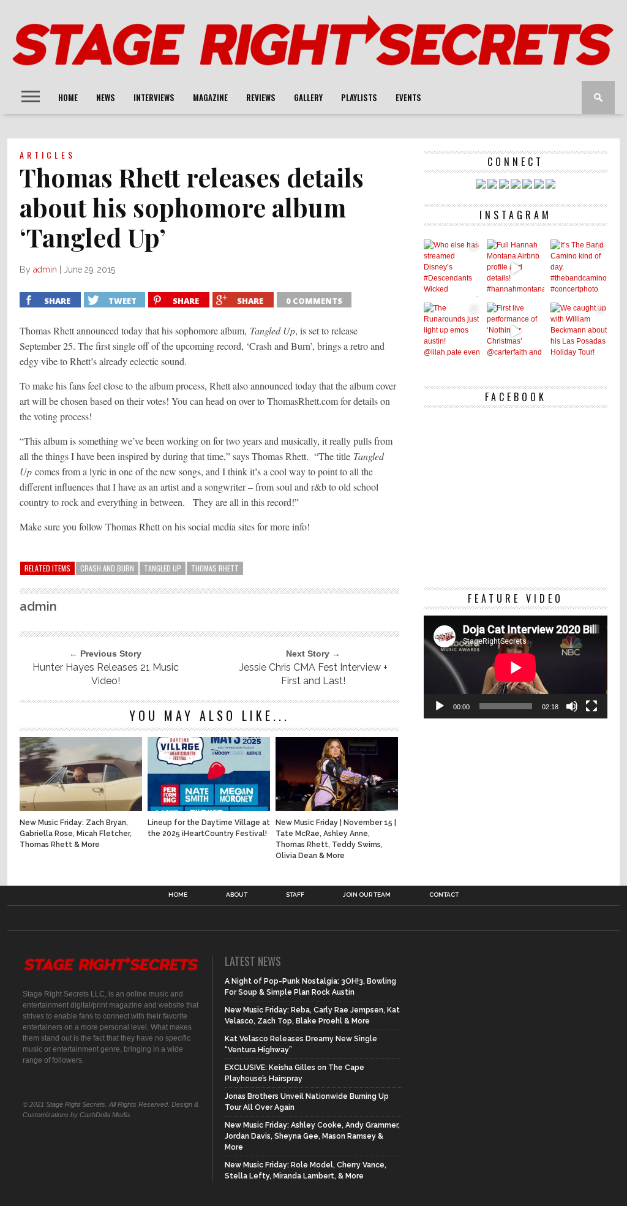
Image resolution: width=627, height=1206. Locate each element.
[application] (515, 667)
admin (45, 269)
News (105, 97)
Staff (295, 895)
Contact (444, 895)
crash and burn (107, 568)
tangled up (162, 568)
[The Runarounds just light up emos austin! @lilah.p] (452, 331)
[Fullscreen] (591, 706)
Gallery (308, 97)
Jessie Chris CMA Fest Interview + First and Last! (313, 674)
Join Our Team (367, 895)
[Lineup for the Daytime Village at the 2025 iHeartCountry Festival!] (209, 807)
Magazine (210, 97)
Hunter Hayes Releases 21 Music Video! (105, 674)
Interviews (154, 97)
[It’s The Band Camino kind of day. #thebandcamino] (578, 267)
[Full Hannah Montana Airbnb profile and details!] (515, 267)
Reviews (261, 97)
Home (68, 97)
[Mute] (572, 706)
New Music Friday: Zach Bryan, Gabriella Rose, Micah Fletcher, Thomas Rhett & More (76, 833)
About (236, 895)
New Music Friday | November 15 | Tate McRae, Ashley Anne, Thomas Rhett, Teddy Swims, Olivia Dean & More (336, 839)
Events (408, 97)
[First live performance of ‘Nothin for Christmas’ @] (515, 331)
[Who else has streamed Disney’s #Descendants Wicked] (452, 267)
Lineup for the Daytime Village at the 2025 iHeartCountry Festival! (209, 828)
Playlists (359, 97)
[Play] (440, 706)
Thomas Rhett (215, 568)
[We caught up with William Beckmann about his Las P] (578, 331)
